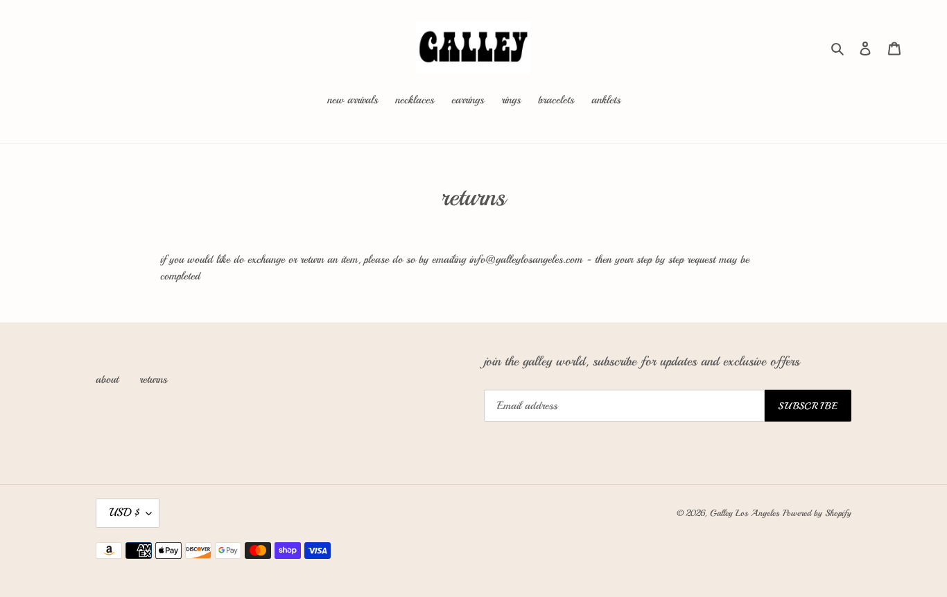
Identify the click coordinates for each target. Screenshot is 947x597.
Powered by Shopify (817, 513)
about (107, 379)
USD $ (124, 512)
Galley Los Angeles (744, 513)
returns (153, 379)
